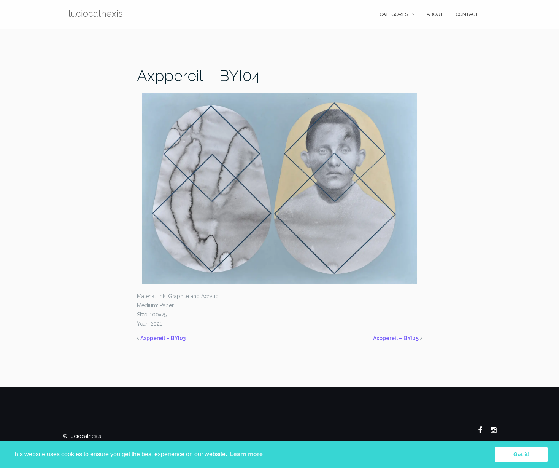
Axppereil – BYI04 (198, 76)
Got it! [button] (521, 454)
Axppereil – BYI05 (396, 338)
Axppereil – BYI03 (163, 338)
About (435, 14)
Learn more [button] (246, 454)
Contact (467, 14)
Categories (394, 14)
